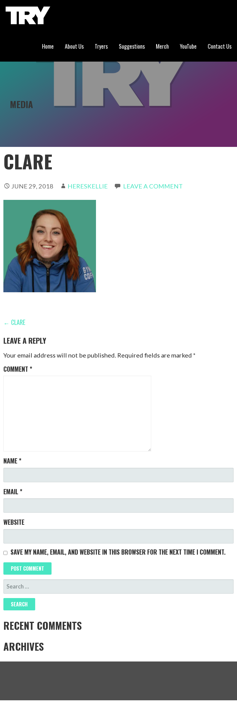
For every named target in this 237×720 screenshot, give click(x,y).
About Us (74, 46)
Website (13, 522)
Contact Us (219, 46)
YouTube (188, 46)
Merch (162, 46)
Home (48, 46)
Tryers (101, 46)
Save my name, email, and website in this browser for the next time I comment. (118, 552)
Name (12, 460)
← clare (14, 322)
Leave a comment (153, 186)
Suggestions (132, 46)
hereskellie (88, 186)
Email (12, 491)
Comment (17, 369)
